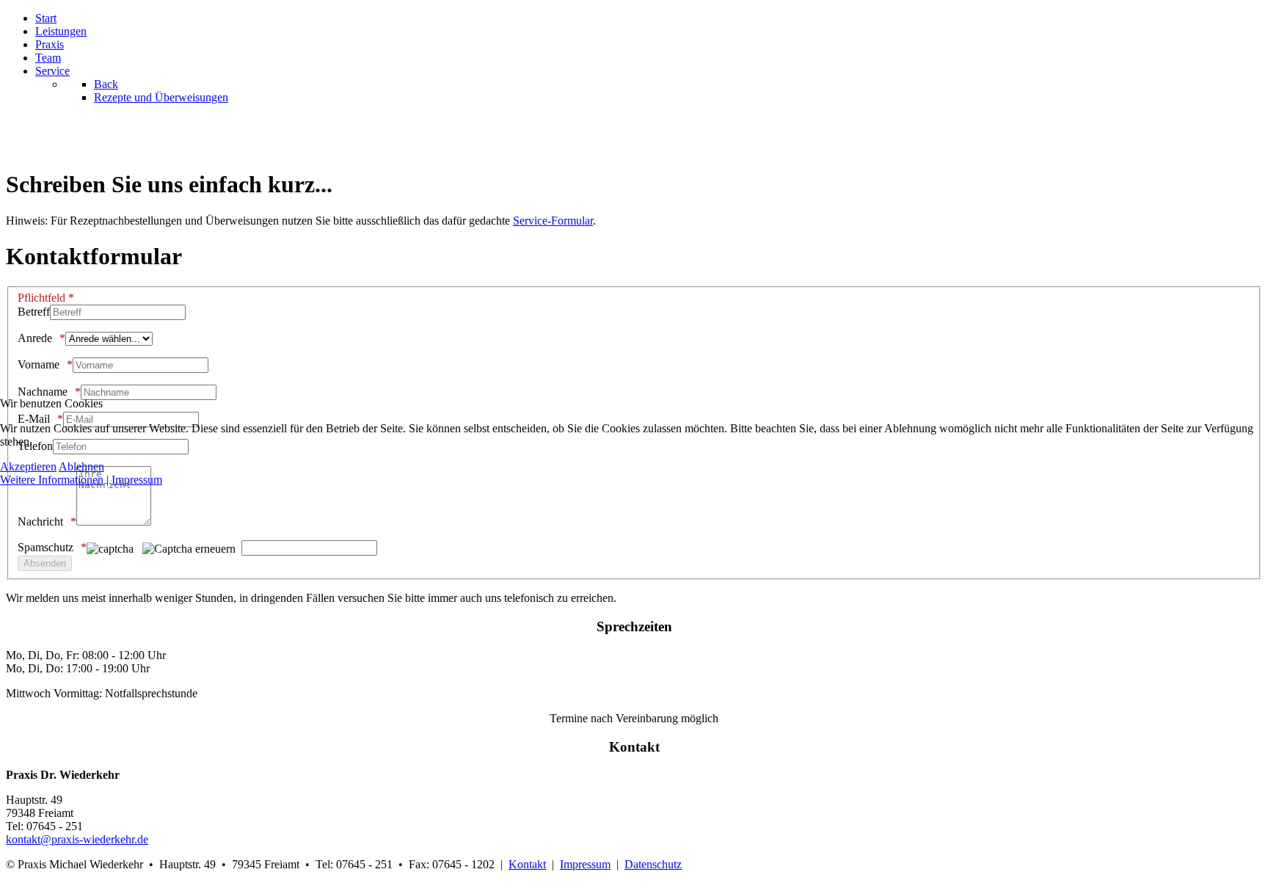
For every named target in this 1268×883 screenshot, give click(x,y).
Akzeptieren (28, 466)
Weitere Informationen (51, 479)
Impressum (137, 479)
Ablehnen (81, 466)
